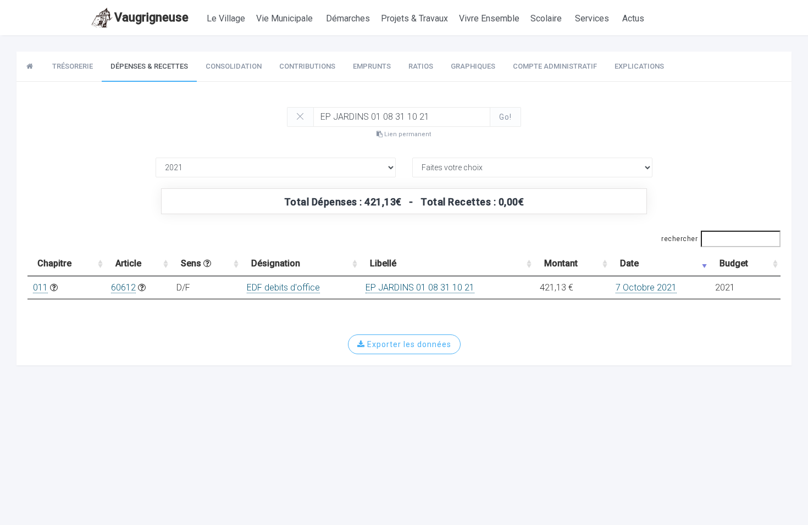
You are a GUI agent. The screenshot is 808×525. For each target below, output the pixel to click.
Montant (561, 263)
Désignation (275, 263)
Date (629, 263)
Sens (192, 263)
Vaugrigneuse (151, 17)
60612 (123, 287)
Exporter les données (408, 344)
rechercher (679, 239)
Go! (505, 117)
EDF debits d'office (283, 287)
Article (128, 263)
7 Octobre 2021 (646, 287)
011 (40, 287)
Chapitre (54, 263)
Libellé (383, 263)
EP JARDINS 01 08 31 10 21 (420, 287)
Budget (734, 263)
